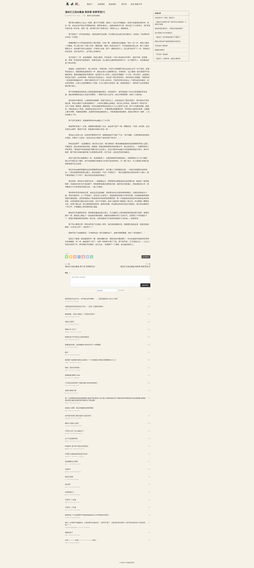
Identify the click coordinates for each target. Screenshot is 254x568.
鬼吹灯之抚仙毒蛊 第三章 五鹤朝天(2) (80, 266)
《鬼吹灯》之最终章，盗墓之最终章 (167, 58)
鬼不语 (124, 4)
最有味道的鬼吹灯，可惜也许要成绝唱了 (169, 28)
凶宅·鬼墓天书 (136, 4)
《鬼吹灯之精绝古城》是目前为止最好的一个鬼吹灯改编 (171, 23)
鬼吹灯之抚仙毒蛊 (93, 15)
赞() (146, 257)
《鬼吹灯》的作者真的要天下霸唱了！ (168, 37)
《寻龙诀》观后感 (161, 54)
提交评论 (145, 285)
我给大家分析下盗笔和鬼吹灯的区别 (167, 41)
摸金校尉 (112, 4)
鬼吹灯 (89, 4)
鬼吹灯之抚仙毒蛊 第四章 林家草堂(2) (135, 266)
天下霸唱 (127, 562)
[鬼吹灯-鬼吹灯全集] (72, 4)
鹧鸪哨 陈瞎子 (160, 50)
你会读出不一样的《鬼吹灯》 (165, 17)
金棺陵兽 (101, 4)
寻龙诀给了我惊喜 (161, 45)
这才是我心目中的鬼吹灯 (163, 33)
